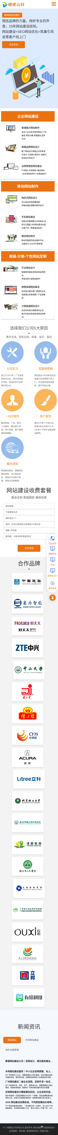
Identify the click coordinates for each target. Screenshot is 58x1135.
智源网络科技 (32, 1131)
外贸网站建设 (32, 1040)
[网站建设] (54, 4)
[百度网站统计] (48, 1127)
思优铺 (22, 1131)
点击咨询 (13, 44)
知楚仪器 (44, 1131)
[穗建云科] (13, 4)
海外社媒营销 (12, 1050)
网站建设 (12, 1040)
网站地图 (37, 1127)
